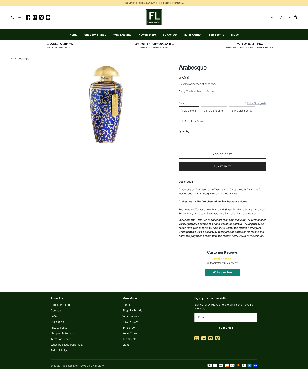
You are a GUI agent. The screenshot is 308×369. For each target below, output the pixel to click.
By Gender (170, 34)
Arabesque (24, 58)
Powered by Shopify (91, 365)
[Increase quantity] (196, 139)
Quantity (184, 131)
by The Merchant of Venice (198, 91)
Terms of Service (61, 339)
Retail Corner (193, 34)
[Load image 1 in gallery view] (106, 104)
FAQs (54, 316)
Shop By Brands (95, 34)
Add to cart (222, 154)
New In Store (147, 34)
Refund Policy (59, 350)
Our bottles (57, 322)
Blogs (235, 34)
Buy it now (222, 166)
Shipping (184, 83)
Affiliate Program (61, 304)
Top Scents (216, 34)
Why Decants (122, 34)
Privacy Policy (59, 327)
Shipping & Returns (62, 333)
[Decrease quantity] (182, 139)
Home (73, 34)
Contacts (56, 310)
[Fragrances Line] (154, 17)
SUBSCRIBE (226, 327)
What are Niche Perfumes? (67, 344)
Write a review (222, 272)
